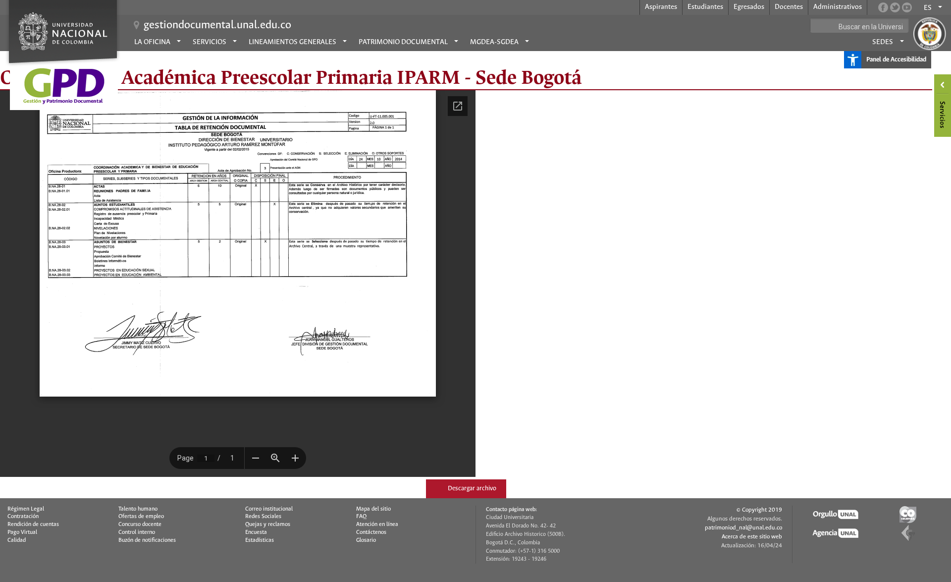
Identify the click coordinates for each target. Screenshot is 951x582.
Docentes (789, 7)
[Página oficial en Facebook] (883, 7)
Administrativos (837, 7)
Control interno (136, 532)
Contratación (23, 517)
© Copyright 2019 (759, 510)
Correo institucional (269, 509)
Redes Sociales (263, 517)
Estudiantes (705, 7)
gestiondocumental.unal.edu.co (217, 25)
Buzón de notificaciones (147, 540)
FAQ (361, 517)
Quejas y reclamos (267, 524)
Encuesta (256, 532)
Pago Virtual (22, 532)
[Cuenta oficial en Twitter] (895, 7)
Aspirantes (661, 7)
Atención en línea (377, 524)
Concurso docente (139, 524)
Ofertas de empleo (141, 517)
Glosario (366, 540)
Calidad (16, 540)
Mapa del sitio (373, 509)
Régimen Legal (25, 509)
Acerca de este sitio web (752, 536)
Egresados (749, 7)
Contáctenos (371, 532)
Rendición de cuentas (33, 524)
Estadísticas (259, 540)
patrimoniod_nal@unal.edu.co (743, 527)
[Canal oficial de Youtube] (907, 7)
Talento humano (138, 509)
